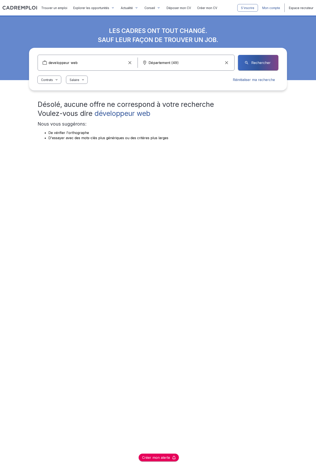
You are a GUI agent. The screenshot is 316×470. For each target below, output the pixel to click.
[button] (129, 62)
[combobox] (88, 63)
